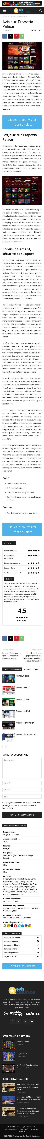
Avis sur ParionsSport (26, 734)
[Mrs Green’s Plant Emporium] (8, 1068)
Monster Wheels (23, 1042)
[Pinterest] (16, 36)
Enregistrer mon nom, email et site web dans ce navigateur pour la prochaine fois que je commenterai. (21, 805)
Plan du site (34, 1129)
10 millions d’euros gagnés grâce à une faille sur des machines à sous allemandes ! (32, 657)
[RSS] (18, 1021)
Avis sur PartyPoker (25, 723)
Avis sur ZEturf (23, 687)
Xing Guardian (22, 1053)
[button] (4, 10)
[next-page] (7, 746)
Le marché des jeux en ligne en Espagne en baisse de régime (11, 655)
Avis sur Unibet (23, 699)
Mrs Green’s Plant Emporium (27, 1065)
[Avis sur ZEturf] (8, 690)
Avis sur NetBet (23, 711)
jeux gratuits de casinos (12, 241)
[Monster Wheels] (8, 1045)
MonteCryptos (22, 676)
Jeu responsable (29, 1127)
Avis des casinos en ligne (18, 16)
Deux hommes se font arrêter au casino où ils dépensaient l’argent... (28, 1087)
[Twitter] (25, 1021)
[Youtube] (31, 1021)
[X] (10, 36)
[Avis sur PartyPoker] (8, 725)
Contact (22, 1132)
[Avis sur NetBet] (8, 714)
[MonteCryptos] (8, 678)
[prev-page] (4, 746)
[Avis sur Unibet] (8, 702)
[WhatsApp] (21, 36)
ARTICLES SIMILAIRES (12, 669)
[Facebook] (4, 36)
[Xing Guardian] (8, 1056)
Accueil (4, 16)
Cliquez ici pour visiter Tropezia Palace (22, 122)
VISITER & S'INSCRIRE (22, 966)
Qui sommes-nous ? (14, 1127)
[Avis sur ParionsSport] (8, 737)
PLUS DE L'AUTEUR (31, 669)
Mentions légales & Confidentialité (16, 1129)
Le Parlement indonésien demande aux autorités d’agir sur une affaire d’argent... (28, 1111)
